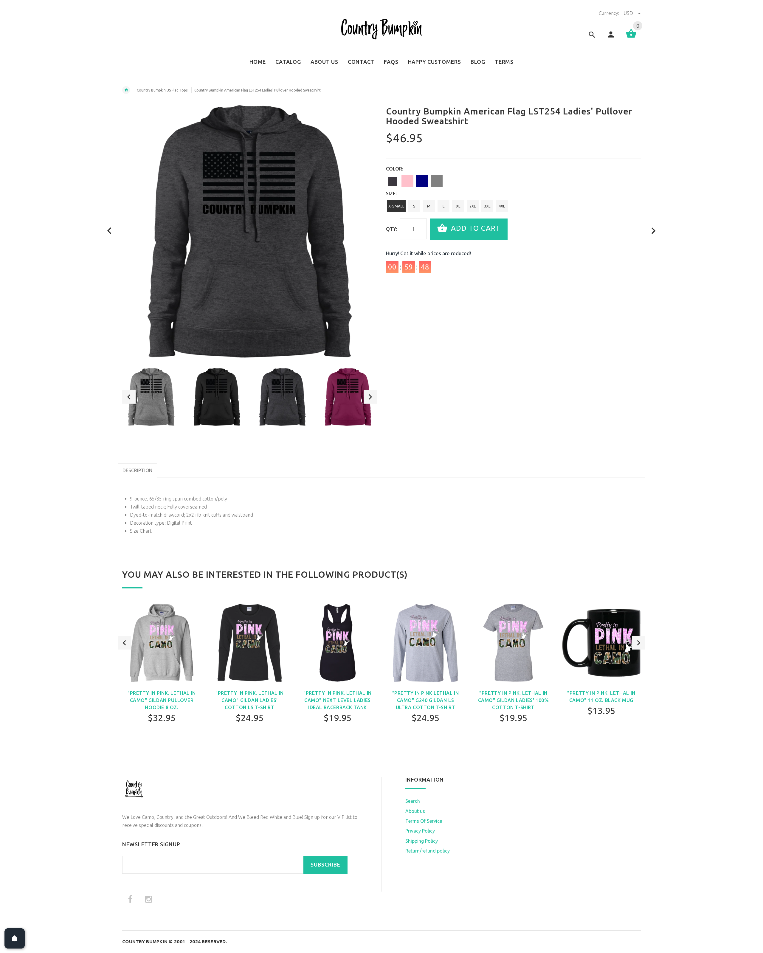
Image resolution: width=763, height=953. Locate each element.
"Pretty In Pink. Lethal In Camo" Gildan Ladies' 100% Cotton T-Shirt (513, 700)
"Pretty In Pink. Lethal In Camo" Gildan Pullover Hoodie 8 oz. (162, 700)
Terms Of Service (423, 821)
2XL (472, 206)
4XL (502, 206)
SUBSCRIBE (325, 864)
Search (412, 801)
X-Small (396, 206)
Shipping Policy (421, 841)
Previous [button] (129, 397)
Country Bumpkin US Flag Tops (162, 90)
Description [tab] (137, 470)
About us (415, 811)
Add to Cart (474, 228)
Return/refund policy (427, 850)
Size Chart (141, 531)
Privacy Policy (420, 830)
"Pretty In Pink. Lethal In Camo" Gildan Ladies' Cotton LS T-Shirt (249, 700)
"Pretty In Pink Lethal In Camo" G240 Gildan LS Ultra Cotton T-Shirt (425, 700)
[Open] (14, 938)
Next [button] (370, 397)
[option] (151, 397)
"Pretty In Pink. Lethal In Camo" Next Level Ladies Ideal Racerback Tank (337, 700)
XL (458, 206)
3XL (487, 206)
